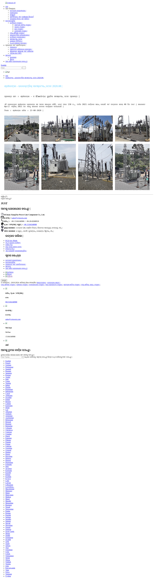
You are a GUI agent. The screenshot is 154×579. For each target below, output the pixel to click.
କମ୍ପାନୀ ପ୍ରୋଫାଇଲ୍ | (18, 11)
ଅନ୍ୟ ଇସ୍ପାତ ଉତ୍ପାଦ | (18, 43)
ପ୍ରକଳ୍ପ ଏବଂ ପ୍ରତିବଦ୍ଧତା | (15, 264)
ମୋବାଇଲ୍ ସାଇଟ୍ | (53, 283)
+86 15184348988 (30, 224)
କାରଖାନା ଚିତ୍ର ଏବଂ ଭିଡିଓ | (19, 19)
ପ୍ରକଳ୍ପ (13, 47)
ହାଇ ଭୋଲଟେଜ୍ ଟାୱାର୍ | (54, 285)
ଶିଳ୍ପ (12, 59)
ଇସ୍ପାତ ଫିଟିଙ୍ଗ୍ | (16, 41)
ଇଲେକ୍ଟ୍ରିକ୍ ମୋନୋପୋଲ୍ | (20, 35)
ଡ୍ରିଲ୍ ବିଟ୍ (9, 245)
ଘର (6, 7)
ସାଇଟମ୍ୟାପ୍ (41, 283)
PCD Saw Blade (11, 241)
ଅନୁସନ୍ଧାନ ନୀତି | (16, 53)
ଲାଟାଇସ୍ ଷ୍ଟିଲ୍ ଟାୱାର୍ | (72, 285)
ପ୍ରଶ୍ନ (4, 280)
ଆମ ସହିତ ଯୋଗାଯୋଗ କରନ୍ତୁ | (16, 61)
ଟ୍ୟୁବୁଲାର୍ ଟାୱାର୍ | (20, 31)
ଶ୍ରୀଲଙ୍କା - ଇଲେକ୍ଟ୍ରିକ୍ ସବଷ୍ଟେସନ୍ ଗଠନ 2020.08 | (24, 78)
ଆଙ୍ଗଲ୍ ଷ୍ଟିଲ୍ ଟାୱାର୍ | (22, 25)
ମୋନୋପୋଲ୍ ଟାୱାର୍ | (37, 285)
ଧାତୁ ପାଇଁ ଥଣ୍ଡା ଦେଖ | (13, 247)
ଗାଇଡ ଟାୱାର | (19, 27)
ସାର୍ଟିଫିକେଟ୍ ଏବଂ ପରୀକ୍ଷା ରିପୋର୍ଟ (22, 17)
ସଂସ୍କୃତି (12, 15)
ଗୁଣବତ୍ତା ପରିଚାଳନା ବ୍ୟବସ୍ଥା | (21, 49)
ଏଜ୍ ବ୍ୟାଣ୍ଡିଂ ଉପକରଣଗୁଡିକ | (16, 251)
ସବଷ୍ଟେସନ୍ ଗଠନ (16, 39)
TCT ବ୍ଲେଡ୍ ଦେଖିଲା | (13, 243)
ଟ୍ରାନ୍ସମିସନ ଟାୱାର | (17, 33)
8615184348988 (11, 302)
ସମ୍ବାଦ (8, 55)
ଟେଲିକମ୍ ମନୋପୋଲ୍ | (18, 37)
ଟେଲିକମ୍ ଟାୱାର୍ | (16, 23)
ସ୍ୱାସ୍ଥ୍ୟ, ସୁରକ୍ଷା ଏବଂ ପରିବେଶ (21, 51)
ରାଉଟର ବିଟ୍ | (10, 249)
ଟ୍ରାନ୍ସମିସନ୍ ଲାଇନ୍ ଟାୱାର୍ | (90, 285)
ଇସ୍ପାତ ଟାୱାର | (22, 285)
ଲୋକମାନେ (14, 13)
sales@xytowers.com (19, 218)
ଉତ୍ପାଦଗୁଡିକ (10, 21)
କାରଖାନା (13, 57)
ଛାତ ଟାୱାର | (18, 29)
